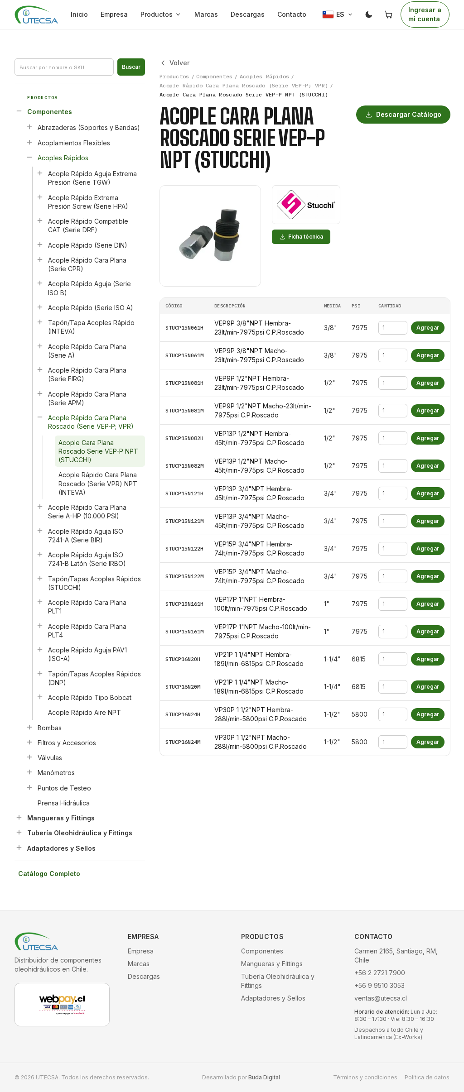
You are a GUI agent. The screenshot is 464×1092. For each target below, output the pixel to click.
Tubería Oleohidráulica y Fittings (79, 833)
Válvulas (50, 758)
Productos (156, 14)
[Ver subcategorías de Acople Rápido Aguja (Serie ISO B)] (39, 282)
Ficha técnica (305, 236)
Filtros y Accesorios (67, 743)
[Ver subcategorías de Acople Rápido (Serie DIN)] (39, 244)
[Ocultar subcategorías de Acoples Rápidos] (29, 157)
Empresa (114, 14)
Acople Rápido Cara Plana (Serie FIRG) (87, 374)
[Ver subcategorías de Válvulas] (29, 757)
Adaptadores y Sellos (61, 848)
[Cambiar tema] (369, 14)
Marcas (206, 14)
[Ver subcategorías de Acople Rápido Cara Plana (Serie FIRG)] (39, 369)
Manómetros (56, 772)
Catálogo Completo (49, 873)
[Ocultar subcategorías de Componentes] (19, 110)
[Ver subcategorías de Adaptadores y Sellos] (19, 847)
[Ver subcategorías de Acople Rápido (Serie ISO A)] (39, 306)
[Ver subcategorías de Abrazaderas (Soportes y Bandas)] (29, 126)
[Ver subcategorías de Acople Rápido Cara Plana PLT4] (39, 625)
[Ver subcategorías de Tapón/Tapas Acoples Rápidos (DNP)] (39, 673)
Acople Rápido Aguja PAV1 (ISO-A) (87, 654)
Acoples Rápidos (63, 158)
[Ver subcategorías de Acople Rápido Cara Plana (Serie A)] (39, 345)
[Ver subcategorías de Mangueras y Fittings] (19, 817)
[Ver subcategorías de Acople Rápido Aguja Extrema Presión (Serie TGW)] (39, 172)
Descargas (248, 14)
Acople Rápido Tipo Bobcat (89, 697)
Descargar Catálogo (408, 114)
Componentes (49, 111)
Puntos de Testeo (64, 788)
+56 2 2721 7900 (379, 973)
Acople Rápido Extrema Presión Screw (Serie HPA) (88, 202)
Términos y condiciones (365, 1077)
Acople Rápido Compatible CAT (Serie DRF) (88, 225)
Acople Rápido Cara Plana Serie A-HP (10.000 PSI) (87, 511)
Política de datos (427, 1077)
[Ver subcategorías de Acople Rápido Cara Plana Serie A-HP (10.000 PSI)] (39, 506)
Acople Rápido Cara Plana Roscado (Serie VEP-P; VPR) (91, 422)
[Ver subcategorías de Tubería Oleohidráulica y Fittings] (19, 832)
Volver (179, 63)
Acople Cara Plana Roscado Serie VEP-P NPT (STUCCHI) (98, 451)
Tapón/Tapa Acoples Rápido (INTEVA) (91, 327)
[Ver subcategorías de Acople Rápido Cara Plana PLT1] (39, 601)
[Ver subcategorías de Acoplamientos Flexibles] (29, 142)
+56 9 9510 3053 (379, 985)
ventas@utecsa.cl (380, 998)
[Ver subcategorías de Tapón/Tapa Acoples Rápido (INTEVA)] (39, 321)
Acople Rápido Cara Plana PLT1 (87, 607)
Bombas (50, 728)
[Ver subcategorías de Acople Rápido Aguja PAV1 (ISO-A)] (39, 649)
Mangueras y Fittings (61, 818)
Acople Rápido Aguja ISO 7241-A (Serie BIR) (85, 535)
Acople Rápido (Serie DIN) (87, 245)
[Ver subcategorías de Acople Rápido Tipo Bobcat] (39, 696)
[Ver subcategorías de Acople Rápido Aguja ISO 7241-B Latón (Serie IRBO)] (39, 554)
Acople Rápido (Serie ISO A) (90, 307)
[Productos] (180, 14)
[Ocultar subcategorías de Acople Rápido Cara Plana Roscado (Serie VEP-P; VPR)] (39, 416)
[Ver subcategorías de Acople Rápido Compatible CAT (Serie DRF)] (39, 220)
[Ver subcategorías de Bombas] (29, 727)
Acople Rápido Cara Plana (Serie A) (87, 351)
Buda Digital (264, 1077)
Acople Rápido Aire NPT (84, 712)
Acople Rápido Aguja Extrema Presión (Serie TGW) (92, 178)
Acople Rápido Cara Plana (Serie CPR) (87, 264)
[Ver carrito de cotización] (389, 14)
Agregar (427, 327)
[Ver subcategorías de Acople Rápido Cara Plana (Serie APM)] (39, 393)
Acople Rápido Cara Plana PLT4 (87, 631)
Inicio (79, 14)
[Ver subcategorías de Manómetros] (29, 771)
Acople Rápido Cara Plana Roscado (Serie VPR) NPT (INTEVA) (97, 483)
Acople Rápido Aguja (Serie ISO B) (89, 288)
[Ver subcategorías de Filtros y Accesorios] (29, 742)
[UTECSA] (36, 14)
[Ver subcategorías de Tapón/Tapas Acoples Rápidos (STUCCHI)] (39, 578)
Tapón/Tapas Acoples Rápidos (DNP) (94, 678)
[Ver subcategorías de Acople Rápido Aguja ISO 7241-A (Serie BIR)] (39, 530)
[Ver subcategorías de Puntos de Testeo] (29, 787)
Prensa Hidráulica (64, 803)
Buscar (131, 66)
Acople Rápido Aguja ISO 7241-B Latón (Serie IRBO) (87, 559)
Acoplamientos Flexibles (74, 143)
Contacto (291, 14)
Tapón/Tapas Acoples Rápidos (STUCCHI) (94, 583)
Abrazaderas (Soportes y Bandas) (89, 127)
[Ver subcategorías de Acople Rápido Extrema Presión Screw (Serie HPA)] (39, 196)
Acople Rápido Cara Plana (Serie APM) (87, 398)
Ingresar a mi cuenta (424, 14)
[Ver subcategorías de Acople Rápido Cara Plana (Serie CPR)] (39, 259)
